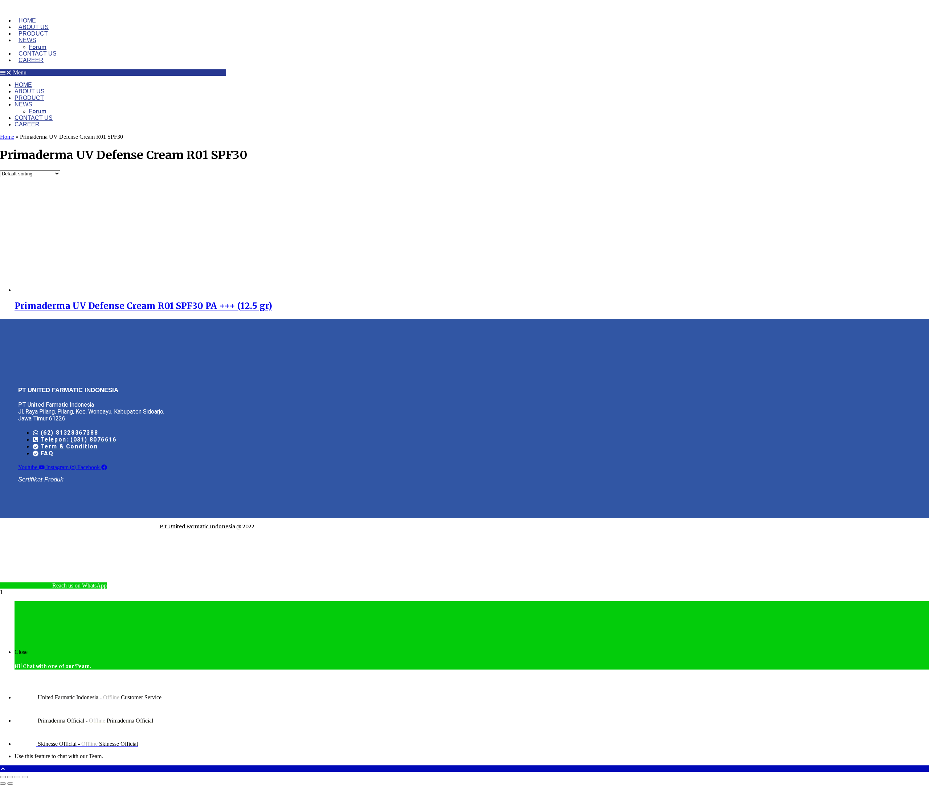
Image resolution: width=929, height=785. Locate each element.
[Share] (17, 777)
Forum (37, 47)
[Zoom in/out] (3, 777)
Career (31, 60)
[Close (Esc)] (25, 777)
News (27, 40)
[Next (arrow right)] (10, 783)
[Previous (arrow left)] (3, 783)
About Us (34, 27)
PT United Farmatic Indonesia (197, 526)
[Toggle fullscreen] (10, 777)
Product (33, 33)
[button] (113, 72)
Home (27, 20)
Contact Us (38, 53)
